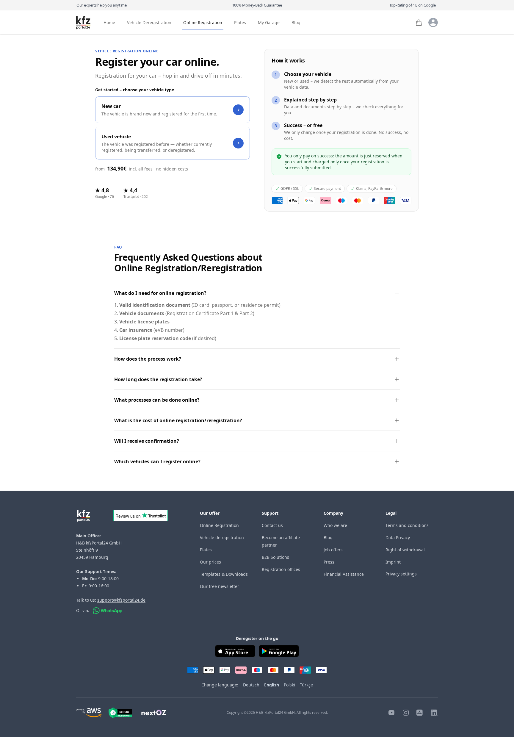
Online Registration (202, 23)
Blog (296, 23)
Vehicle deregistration (222, 537)
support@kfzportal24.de (121, 600)
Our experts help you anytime (101, 5)
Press (329, 562)
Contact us (272, 525)
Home (109, 23)
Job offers (333, 550)
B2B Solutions (275, 557)
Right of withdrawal (405, 550)
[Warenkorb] (419, 22)
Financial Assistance (344, 574)
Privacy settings (401, 574)
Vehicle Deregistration (149, 23)
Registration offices (281, 569)
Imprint (393, 562)
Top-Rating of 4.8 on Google (412, 5)
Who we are (335, 525)
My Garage (269, 23)
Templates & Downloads (224, 574)
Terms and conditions (407, 525)
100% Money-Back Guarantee (257, 5)
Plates (240, 23)
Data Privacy (398, 537)
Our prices (210, 562)
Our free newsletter (219, 586)
